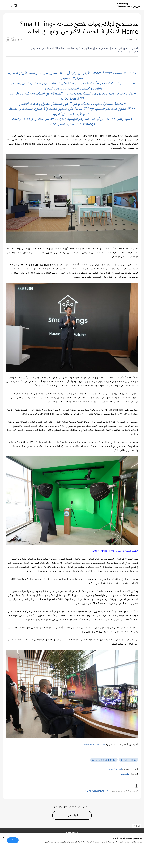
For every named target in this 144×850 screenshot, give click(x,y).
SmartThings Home (103, 759)
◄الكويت (79, 48)
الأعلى (137, 826)
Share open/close (13, 39)
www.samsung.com (94, 744)
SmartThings (128, 759)
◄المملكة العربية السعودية (51, 48)
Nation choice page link (16, 5)
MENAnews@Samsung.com (96, 791)
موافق (13, 840)
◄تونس (35, 48)
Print (8, 39)
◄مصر (104, 48)
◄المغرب (69, 48)
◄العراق (96, 48)
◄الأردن (88, 48)
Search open (10, 5)
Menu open (4, 5)
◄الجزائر (112, 48)
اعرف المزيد (72, 815)
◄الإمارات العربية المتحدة (126, 51)
